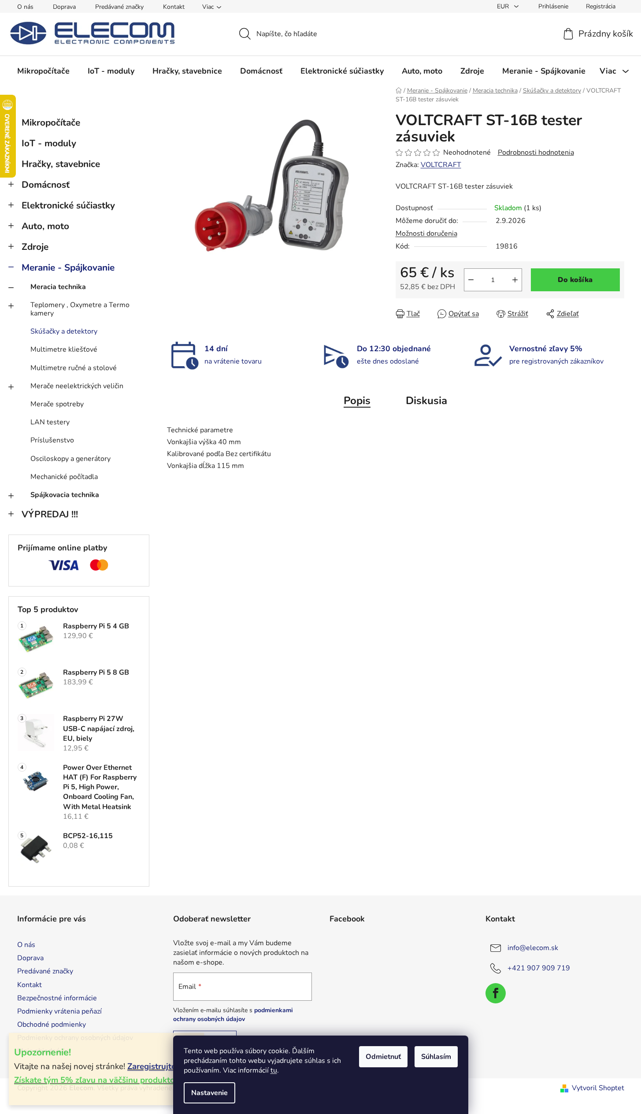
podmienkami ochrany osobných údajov (233, 1014)
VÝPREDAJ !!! (50, 514)
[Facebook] (495, 993)
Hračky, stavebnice (61, 164)
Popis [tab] (357, 401)
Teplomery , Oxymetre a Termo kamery (80, 309)
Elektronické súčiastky (68, 205)
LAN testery (50, 422)
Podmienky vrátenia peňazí (59, 1011)
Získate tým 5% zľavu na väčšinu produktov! (98, 1080)
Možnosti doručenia (426, 233)
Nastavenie (209, 1093)
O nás (25, 7)
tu (273, 1070)
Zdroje (35, 247)
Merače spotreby (57, 404)
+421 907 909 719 (539, 968)
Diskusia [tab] (426, 401)
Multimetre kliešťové (63, 349)
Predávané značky (119, 7)
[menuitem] (43, 71)
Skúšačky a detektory (63, 331)
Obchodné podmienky (51, 1024)
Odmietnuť (383, 1057)
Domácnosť (46, 184)
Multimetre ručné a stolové (73, 368)
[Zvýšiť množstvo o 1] (515, 280)
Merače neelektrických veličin (76, 386)
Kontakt (174, 7)
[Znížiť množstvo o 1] (471, 280)
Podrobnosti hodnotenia (536, 152)
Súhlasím (436, 1057)
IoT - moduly (49, 143)
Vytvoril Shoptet (598, 1088)
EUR (504, 6)
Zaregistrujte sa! (158, 1066)
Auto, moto (45, 226)
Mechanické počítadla (64, 477)
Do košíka (575, 280)
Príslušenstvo (52, 440)
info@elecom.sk (533, 948)
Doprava (64, 7)
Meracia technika (58, 287)
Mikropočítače (51, 122)
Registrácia (600, 6)
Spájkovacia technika (64, 495)
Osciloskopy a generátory (70, 459)
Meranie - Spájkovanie (68, 267)
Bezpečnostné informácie (57, 998)
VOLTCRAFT (441, 165)
